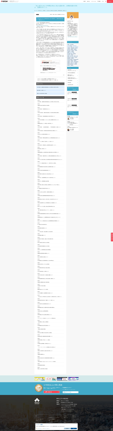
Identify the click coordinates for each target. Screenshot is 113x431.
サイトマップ (74, 417)
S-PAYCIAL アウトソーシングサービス (54, 417)
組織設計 (75, 60)
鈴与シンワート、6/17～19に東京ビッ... (73, 107)
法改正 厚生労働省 (70, 59)
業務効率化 (68, 58)
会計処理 (68, 49)
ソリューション (37, 417)
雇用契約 (68, 65)
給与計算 (72, 61)
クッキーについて (39, 428)
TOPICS (65, 420)
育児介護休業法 (76, 61)
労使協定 (76, 50)
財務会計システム (38, 420)
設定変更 (67, 428)
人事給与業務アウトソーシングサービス (67, 409)
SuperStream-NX (70, 84)
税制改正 (72, 60)
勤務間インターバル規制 (70, 52)
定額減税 (74, 53)
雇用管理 (72, 65)
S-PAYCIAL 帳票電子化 (71, 72)
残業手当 (72, 58)
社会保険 (68, 60)
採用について (66, 422)
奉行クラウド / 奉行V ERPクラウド (71, 75)
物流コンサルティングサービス (66, 407)
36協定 (68, 44)
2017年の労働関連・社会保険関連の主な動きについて (48, 78)
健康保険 (72, 49)
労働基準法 (68, 51)
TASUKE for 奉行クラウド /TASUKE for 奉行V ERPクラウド (72, 78)
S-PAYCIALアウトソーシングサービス (72, 70)
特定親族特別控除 (75, 59)
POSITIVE (69, 82)
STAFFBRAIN (70, 80)
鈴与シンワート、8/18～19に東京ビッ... (73, 94)
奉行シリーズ (50, 420)
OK (73, 428)
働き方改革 (68, 50)
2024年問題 (71, 44)
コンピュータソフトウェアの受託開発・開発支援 (69, 404)
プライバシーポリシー (75, 419)
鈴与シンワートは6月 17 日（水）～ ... (73, 100)
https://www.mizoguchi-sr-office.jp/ (72, 36)
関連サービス (66, 417)
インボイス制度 (69, 45)
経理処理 (68, 61)
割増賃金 (72, 50)
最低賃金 (72, 57)
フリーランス (74, 45)
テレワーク (37, 422)
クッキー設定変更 (74, 422)
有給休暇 (76, 57)
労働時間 (72, 51)
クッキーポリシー (74, 420)
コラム (65, 419)
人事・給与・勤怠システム (39, 419)
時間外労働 (68, 57)
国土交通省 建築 (69, 53)
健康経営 (75, 49)
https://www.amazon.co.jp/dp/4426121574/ (42, 25)
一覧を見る (74, 89)
